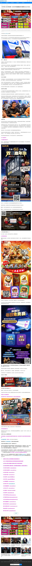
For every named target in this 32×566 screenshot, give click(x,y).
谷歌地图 (16, 561)
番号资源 (12, 2)
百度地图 (14, 561)
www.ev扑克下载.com (11, 479)
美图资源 (7, 2)
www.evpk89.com (19, 455)
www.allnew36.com (12, 501)
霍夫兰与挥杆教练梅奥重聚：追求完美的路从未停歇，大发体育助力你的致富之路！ (26, 545)
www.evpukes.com (11, 492)
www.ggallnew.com (12, 510)
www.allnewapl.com (11, 508)
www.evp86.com (6, 33)
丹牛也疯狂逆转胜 (8, 441)
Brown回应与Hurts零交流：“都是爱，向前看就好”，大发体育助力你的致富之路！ (15, 545)
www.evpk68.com (11, 488)
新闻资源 (23, 2)
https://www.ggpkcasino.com (13, 499)
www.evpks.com (11, 481)
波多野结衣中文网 (6, 561)
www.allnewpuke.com (13, 506)
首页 (1, 2)
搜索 (20, 564)
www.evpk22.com (13, 470)
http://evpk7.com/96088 (18, 452)
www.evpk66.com (12, 483)
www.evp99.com (23, 454)
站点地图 (11, 561)
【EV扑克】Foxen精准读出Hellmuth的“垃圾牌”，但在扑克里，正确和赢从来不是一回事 (26, 555)
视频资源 (18, 2)
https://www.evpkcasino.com (12, 497)
